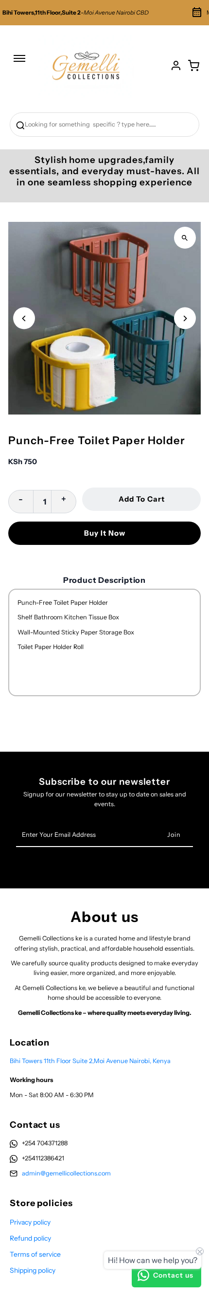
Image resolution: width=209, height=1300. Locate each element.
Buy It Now (104, 533)
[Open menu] (19, 63)
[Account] (176, 66)
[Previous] (24, 318)
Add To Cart (142, 499)
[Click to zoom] (185, 238)
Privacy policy (30, 1222)
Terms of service (35, 1254)
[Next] (185, 318)
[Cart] (193, 66)
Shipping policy (32, 1270)
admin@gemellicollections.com (66, 1173)
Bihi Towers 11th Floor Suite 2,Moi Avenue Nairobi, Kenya (90, 1061)
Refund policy (30, 1238)
